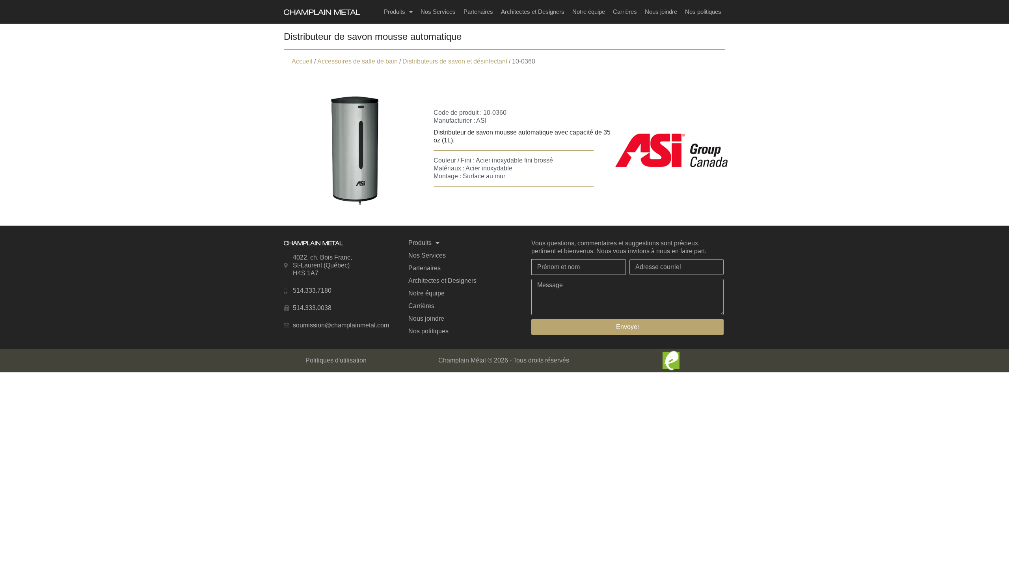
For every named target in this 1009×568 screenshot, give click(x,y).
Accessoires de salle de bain (357, 61)
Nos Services (438, 11)
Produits (394, 11)
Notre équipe (588, 11)
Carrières (625, 11)
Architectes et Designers (532, 11)
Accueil (302, 61)
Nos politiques (703, 11)
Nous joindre (661, 11)
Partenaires (478, 11)
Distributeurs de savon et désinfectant (454, 61)
